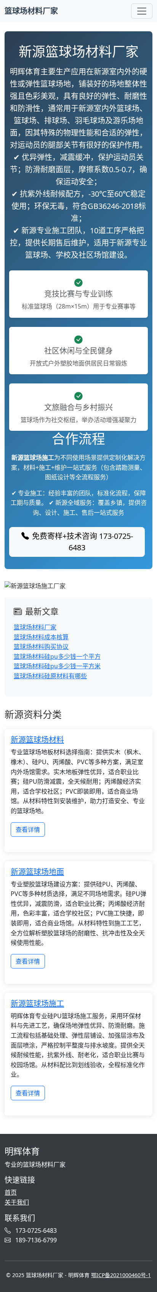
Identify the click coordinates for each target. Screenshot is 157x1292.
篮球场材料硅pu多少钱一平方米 (57, 666)
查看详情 (28, 829)
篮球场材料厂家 (31, 11)
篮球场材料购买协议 (41, 646)
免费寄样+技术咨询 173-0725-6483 (82, 542)
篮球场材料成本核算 (41, 637)
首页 (11, 1192)
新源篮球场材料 (37, 739)
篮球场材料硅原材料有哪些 (50, 676)
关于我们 (17, 1202)
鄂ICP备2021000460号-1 (121, 1275)
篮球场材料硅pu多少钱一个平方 (57, 656)
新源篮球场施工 (37, 1003)
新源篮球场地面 (37, 872)
